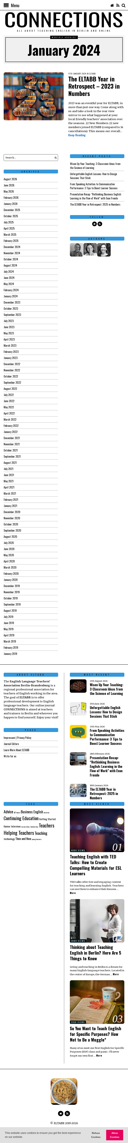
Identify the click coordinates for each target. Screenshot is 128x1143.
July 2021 (8, 469)
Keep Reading (77, 135)
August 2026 (10, 179)
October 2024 (11, 259)
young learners (37, 839)
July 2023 (9, 321)
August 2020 (10, 537)
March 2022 (10, 419)
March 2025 (10, 235)
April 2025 (9, 228)
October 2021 (11, 450)
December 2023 (12, 302)
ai (15, 812)
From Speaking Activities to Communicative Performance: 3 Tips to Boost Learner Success (94, 186)
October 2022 (11, 376)
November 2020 (12, 518)
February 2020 (11, 574)
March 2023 (10, 346)
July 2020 (9, 543)
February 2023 (11, 352)
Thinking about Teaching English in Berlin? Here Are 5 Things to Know (95, 953)
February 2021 (11, 500)
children (46, 812)
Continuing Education (21, 818)
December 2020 (12, 512)
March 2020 (10, 567)
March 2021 (10, 493)
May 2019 (9, 629)
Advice (8, 811)
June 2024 (9, 278)
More (73, 893)
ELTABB (92, 73)
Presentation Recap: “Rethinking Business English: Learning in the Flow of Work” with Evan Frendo (96, 196)
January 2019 (10, 654)
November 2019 (12, 592)
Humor (7, 826)
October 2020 (11, 524)
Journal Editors (11, 744)
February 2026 (11, 198)
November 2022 (12, 370)
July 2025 (9, 222)
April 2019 (9, 635)
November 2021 (12, 444)
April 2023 (9, 339)
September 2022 (12, 382)
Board (18, 812)
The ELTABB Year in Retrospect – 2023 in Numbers (94, 85)
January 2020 (11, 580)
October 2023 (11, 309)
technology (9, 839)
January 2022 (11, 432)
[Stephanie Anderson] (104, 250)
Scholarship (34, 826)
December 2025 (12, 210)
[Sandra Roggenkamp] (90, 249)
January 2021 (10, 506)
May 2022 (9, 407)
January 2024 (11, 296)
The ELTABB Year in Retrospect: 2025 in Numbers (95, 204)
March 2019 (10, 641)
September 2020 (12, 530)
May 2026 (9, 191)
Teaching (41, 833)
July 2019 (8, 617)
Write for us (10, 756)
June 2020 (9, 549)
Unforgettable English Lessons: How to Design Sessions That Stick (106, 712)
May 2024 (9, 284)
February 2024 (11, 290)
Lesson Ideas (25, 826)
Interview (15, 826)
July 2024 (9, 272)
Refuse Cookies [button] (95, 1135)
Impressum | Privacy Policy (17, 738)
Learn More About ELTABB (16, 750)
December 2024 (12, 247)
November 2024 (12, 253)
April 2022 (9, 413)
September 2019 (12, 604)
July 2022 (9, 395)
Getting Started (47, 819)
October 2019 (11, 598)
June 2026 (9, 185)
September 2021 (12, 456)
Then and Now (23, 838)
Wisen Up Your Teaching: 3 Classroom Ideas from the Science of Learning (106, 689)
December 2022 (12, 364)
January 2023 (11, 358)
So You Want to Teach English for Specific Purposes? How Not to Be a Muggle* (95, 1034)
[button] (54, 157)
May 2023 (9, 333)
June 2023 (9, 327)
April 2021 (9, 487)
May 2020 (9, 555)
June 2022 (9, 401)
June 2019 (9, 623)
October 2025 (11, 216)
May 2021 (9, 481)
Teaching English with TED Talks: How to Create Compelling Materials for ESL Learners (96, 865)
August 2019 (10, 611)
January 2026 (11, 204)
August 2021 (10, 463)
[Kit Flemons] (76, 250)
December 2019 (12, 586)
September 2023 (12, 315)
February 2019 (11, 648)
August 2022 (10, 389)
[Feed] (118, 5)
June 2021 (9, 475)
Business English (32, 811)
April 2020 (9, 561)
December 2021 (12, 438)
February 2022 (11, 426)
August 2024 (10, 265)
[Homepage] (112, 5)
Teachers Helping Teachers (29, 829)
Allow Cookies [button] (114, 1135)
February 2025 (11, 241)
